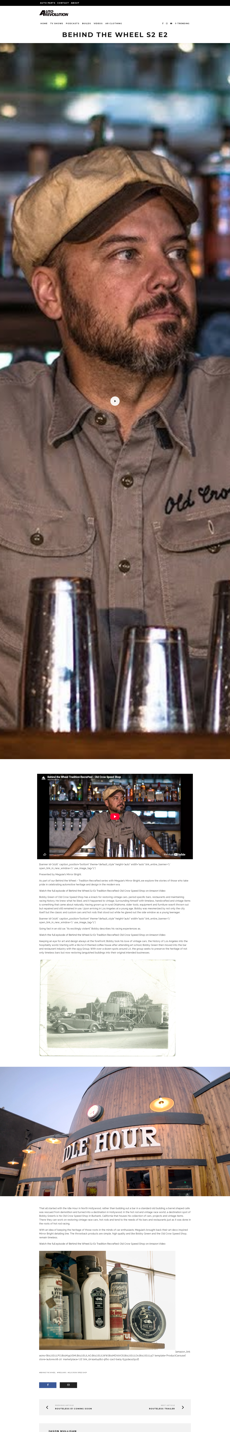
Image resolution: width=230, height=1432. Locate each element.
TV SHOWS (56, 23)
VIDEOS (98, 23)
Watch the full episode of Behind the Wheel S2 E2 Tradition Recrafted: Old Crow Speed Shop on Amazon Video (102, 890)
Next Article (168, 1405)
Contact (63, 3)
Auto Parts (47, 3)
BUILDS (86, 23)
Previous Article (64, 1405)
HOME (44, 23)
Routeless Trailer (162, 1409)
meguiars (62, 1372)
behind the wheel (48, 1372)
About (75, 3)
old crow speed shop (78, 1372)
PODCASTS (72, 23)
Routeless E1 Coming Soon (73, 1409)
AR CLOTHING (113, 23)
